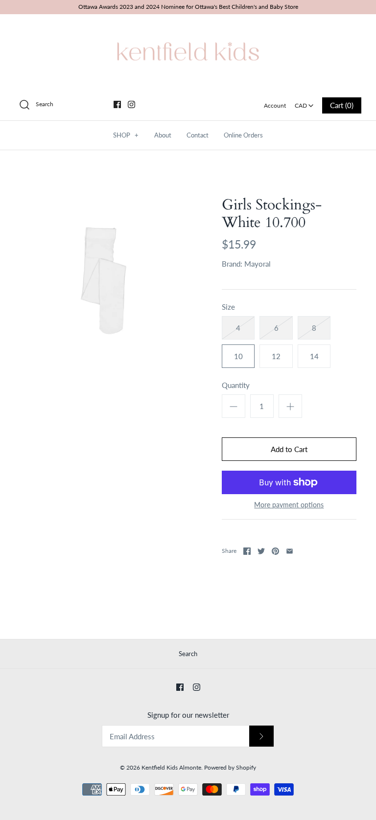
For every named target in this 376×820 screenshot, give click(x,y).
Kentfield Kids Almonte (171, 767)
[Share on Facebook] (247, 551)
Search (188, 654)
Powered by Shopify (230, 767)
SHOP (126, 135)
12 (276, 356)
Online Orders (243, 135)
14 (314, 356)
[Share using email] (289, 551)
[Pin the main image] (275, 551)
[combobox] (304, 102)
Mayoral (257, 263)
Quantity (236, 385)
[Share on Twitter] (261, 551)
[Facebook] (117, 104)
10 (238, 356)
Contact (198, 135)
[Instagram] (131, 104)
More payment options (289, 505)
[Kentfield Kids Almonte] (188, 29)
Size (228, 306)
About (162, 135)
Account (275, 105)
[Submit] (261, 736)
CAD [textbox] (305, 102)
